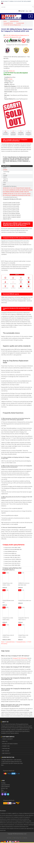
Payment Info (6, 746)
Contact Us (18, 837)
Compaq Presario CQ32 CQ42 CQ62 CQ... (12, 563)
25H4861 (21, 191)
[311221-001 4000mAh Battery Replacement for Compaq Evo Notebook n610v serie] (17, 36)
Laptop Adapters (5, 786)
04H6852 (7, 191)
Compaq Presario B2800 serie (10, 553)
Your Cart (22, 11)
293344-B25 (21, 195)
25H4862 (17, 191)
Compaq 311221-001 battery (20, 658)
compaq (10, 79)
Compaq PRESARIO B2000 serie (10, 551)
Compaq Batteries (8, 23)
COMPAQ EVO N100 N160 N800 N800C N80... (13, 549)
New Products (6, 753)
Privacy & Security (7, 739)
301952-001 (6, 188)
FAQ (26, 837)
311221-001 (12, 188)
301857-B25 (25, 190)
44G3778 (26, 191)
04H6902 (12, 191)
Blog (2, 790)
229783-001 (19, 190)
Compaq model (20, 23)
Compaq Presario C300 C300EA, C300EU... (12, 547)
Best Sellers (5, 750)
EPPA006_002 (12, 71)
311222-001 (6, 190)
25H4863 (5, 193)
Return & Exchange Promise (10, 743)
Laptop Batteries (14, 21)
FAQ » (2, 765)
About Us (4, 741)
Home (5, 21)
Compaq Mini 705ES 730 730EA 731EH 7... (12, 557)
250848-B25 (12, 190)
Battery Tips (4, 788)
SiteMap (3, 783)
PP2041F (22, 188)
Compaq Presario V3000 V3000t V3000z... (12, 555)
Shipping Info (6, 748)
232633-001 (28, 188)
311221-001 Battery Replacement (12, 25)
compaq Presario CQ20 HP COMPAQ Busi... (13, 559)
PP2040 (18, 188)
